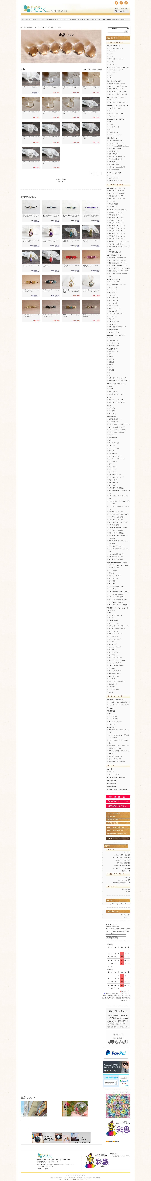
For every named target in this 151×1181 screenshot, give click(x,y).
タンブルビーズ (113, 300)
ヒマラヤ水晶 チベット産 (117, 432)
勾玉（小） (112, 411)
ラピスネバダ (113, 684)
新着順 (100, 69)
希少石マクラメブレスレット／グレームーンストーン (31, 315)
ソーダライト (113, 641)
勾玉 (109, 405)
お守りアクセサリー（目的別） (117, 97)
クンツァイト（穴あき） (116, 511)
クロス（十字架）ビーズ (116, 313)
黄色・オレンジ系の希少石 (117, 156)
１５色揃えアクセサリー (115, 81)
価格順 (94, 69)
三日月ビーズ (113, 316)
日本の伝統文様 (113, 132)
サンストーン (113, 469)
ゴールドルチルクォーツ (116, 140)
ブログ (128, 892)
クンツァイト (113, 435)
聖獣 (110, 121)
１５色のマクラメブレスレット (118, 86)
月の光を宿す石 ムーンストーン (120, 904)
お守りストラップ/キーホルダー (118, 102)
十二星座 (111, 370)
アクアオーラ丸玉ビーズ (116, 244)
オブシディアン (113, 623)
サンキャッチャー (114, 178)
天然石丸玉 (111, 711)
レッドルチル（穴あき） (116, 602)
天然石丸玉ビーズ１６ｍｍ (117, 233)
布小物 (110, 769)
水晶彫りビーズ (112, 349)
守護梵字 (111, 359)
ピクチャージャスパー (115, 663)
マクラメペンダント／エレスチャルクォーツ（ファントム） (51, 240)
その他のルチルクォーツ (116, 143)
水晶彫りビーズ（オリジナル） (117, 335)
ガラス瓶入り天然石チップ (116, 699)
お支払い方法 (74, 1175)
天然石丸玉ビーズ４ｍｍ (116, 217)
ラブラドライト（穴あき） (117, 533)
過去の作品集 (112, 786)
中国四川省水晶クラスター (117, 761)
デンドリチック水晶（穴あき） (118, 599)
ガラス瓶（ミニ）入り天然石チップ (119, 702)
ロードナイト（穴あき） (116, 519)
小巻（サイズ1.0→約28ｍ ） (117, 190)
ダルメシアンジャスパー (116, 634)
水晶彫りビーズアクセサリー (116, 119)
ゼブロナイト (113, 649)
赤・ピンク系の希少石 (115, 159)
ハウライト (112, 686)
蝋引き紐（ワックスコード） (116, 188)
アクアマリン (113, 461)
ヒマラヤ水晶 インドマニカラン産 (119, 424)
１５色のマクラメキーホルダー (118, 91)
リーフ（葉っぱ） (114, 321)
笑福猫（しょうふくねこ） (117, 394)
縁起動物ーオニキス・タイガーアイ (119, 380)
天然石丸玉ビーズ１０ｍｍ (117, 225)
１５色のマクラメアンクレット (118, 94)
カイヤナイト (113, 472)
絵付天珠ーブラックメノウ (117, 402)
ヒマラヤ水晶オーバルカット (117, 427)
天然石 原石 (111, 727)
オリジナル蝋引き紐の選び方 (121, 857)
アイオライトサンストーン (117, 459)
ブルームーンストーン (115, 456)
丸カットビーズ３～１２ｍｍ (117, 284)
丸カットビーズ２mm (115, 282)
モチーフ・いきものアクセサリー (118, 105)
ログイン (117, 8)
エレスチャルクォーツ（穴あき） (119, 605)
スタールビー (113, 437)
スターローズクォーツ (115, 721)
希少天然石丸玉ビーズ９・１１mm (119, 268)
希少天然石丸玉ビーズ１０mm (118, 263)
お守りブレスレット (115, 99)
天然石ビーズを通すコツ (123, 860)
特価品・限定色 (113, 204)
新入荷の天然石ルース (115, 419)
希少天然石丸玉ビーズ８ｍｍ (117, 260)
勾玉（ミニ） (113, 413)
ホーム (23, 27)
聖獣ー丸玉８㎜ (113, 351)
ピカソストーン (113, 655)
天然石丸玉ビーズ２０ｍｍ (117, 239)
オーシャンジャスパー (115, 671)
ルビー (111, 440)
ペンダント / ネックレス (116, 48)
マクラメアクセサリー (114, 46)
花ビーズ (111, 319)
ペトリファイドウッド (115, 657)
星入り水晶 (112, 581)
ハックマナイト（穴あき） (117, 546)
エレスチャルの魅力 (124, 880)
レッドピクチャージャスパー (117, 660)
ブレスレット (113, 51)
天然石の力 (127, 877)
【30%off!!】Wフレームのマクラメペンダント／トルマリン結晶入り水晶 (71, 291)
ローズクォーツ (113, 618)
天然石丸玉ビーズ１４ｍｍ (117, 231)
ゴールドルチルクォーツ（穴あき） (119, 591)
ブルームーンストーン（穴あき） (119, 527)
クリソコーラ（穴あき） (116, 556)
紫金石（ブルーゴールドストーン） (119, 626)
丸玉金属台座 (112, 780)
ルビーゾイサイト (114, 676)
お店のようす (126, 889)
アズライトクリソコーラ (116, 477)
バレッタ (111, 61)
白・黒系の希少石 (114, 164)
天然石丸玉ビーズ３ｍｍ (116, 215)
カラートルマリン (114, 448)
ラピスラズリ (113, 466)
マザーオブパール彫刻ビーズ (117, 327)
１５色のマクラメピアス (116, 89)
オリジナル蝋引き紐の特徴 (122, 855)
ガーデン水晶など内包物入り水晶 (119, 146)
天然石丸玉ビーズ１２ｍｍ (117, 228)
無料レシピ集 (126, 871)
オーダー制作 (112, 783)
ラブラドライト (113, 480)
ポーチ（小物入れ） (115, 774)
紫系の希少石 (113, 162)
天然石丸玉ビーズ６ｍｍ (116, 220)
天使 (110, 375)
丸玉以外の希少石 (114, 169)
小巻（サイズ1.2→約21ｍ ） (117, 193)
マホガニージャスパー (115, 647)
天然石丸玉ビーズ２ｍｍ (116, 212)
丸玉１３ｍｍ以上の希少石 (117, 167)
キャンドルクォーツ (115, 759)
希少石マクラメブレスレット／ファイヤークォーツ (51, 290)
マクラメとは (126, 852)
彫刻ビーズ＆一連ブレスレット (117, 384)
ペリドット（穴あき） (115, 525)
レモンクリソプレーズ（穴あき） (119, 522)
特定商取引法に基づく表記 (84, 1177)
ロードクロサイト (114, 443)
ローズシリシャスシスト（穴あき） (119, 514)
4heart (111, 389)
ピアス (111, 56)
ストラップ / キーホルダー (116, 59)
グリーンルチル (113, 620)
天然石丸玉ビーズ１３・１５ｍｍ (119, 241)
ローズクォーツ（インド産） (117, 429)
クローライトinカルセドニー (117, 681)
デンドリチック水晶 (115, 575)
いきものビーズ (113, 324)
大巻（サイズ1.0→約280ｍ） (117, 196)
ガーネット (112, 445)
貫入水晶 (111, 573)
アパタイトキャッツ (115, 474)
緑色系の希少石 (113, 154)
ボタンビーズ (113, 287)
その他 (111, 692)
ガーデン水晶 (113, 570)
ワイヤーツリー (113, 175)
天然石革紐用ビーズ (115, 252)
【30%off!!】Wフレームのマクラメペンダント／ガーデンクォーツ (91, 290)
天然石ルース (112, 416)
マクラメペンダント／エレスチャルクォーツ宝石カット (31, 240)
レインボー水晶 (113, 578)
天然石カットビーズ (114, 279)
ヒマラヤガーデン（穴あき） (117, 597)
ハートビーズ (113, 290)
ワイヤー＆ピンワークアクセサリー (118, 67)
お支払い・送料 (125, 915)
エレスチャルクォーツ (115, 148)
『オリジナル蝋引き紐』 (108, 19)
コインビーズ (113, 303)
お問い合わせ (125, 8)
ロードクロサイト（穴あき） (117, 517)
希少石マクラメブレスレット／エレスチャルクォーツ (51, 315)
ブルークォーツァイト (115, 639)
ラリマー (111, 464)
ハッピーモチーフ (114, 127)
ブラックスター (113, 485)
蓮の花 (111, 386)
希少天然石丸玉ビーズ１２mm (118, 265)
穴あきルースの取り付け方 (122, 865)
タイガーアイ (113, 644)
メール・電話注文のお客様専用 (117, 789)
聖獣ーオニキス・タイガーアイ (118, 378)
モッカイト (112, 668)
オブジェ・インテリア (114, 173)
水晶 (59, 27)
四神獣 (111, 124)
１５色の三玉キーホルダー (117, 83)
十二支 (111, 367)
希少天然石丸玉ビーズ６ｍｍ (117, 257)
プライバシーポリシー (69, 1177)
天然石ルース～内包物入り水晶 (117, 562)
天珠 (109, 397)
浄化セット (111, 708)
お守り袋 (111, 771)
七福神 (111, 364)
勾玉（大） (112, 408)
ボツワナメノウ (113, 631)
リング (111, 53)
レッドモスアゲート (115, 652)
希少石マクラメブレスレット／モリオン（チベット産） (31, 290)
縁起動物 (111, 362)
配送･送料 (82, 1175)
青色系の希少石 (113, 151)
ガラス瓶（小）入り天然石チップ (119, 705)
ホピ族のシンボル (114, 346)
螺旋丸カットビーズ (115, 308)
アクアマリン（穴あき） (116, 530)
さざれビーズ (113, 311)
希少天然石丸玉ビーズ (114, 255)
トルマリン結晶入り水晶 (116, 586)
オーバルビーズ (113, 298)
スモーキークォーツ (115, 673)
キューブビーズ (113, 305)
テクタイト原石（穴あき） (117, 554)
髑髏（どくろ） (113, 391)
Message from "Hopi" (115, 135)
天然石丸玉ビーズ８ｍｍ (116, 223)
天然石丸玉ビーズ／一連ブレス (117, 210)
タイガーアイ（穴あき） (116, 559)
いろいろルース (113, 421)
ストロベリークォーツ (115, 615)
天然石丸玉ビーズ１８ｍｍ (117, 236)
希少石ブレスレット (114, 138)
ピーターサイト (113, 482)
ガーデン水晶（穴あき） (116, 594)
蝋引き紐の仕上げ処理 (123, 863)
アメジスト (112, 724)
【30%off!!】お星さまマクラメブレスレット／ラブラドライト (31, 215)
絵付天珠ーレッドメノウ (116, 400)
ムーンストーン (113, 453)
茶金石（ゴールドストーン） (117, 628)
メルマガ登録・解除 (56, 1177)
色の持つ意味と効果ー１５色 (121, 882)
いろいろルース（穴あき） (117, 488)
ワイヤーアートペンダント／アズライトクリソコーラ (71, 240)
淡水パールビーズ (114, 332)
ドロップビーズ (113, 295)
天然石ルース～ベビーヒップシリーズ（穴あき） (41, 27)
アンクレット (113, 64)
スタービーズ (113, 292)
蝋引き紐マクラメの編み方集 (121, 868)
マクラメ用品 (113, 206)
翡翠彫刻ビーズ (113, 329)
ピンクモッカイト (114, 689)
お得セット (112, 201)
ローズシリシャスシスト (116, 665)
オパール (111, 451)
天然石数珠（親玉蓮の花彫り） (117, 777)
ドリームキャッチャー (115, 180)
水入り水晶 (112, 583)
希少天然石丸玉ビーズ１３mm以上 (119, 271)
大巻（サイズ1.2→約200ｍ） (117, 198)
